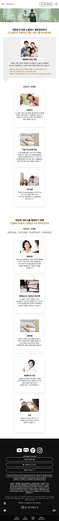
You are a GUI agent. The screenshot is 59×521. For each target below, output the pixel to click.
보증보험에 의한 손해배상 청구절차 (36, 479)
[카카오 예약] (4, 510)
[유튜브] (19, 450)
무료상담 (29, 459)
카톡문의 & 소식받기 (30, 465)
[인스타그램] (39, 450)
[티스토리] (32, 450)
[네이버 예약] (4, 503)
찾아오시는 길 (17, 476)
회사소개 (10, 476)
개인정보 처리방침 (46, 476)
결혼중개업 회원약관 (28, 476)
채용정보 (23, 479)
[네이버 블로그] (26, 450)
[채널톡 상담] (54, 510)
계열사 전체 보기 (28, 470)
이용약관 (38, 476)
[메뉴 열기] (56, 4)
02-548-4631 (32, 456)
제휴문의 (16, 479)
